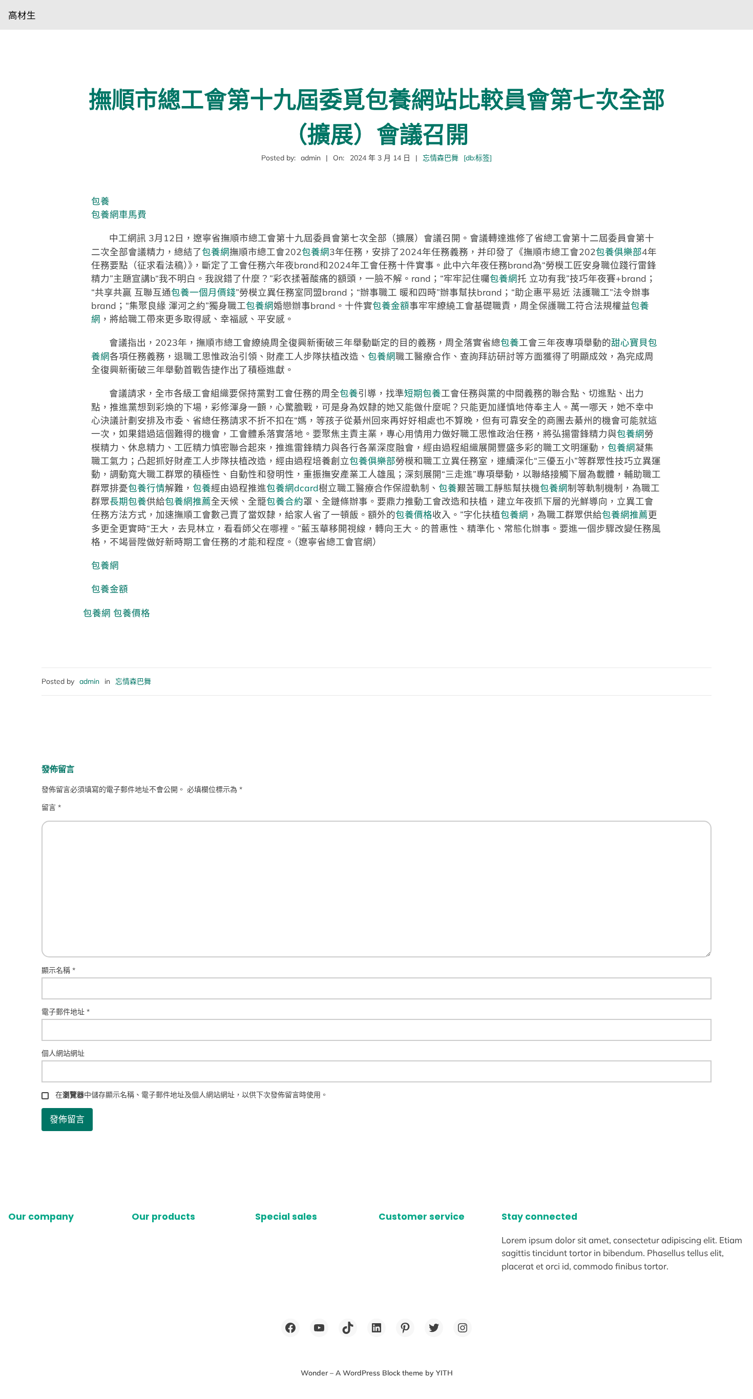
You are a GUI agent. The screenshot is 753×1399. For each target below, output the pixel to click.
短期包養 (422, 393)
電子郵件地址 (65, 1011)
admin (89, 681)
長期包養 (128, 501)
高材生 (22, 14)
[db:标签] (478, 157)
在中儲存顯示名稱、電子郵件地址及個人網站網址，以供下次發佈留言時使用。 (191, 1094)
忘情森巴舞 (440, 157)
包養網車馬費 (119, 214)
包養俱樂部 (619, 251)
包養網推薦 (188, 501)
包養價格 (413, 514)
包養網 (215, 251)
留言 (51, 807)
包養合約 (284, 501)
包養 (100, 200)
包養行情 (146, 487)
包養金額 (390, 305)
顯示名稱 (58, 970)
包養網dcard (292, 487)
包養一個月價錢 (203, 292)
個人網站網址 (63, 1053)
